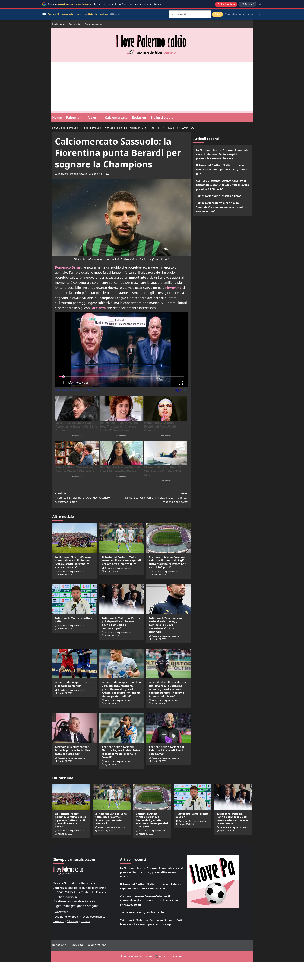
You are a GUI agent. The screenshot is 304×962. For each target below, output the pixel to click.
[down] (81, 117)
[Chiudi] (260, 4)
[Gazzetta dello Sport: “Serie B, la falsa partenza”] (74, 663)
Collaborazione (93, 24)
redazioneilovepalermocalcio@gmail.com (80, 917)
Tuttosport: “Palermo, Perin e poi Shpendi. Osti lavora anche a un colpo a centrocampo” (121, 623)
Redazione (58, 24)
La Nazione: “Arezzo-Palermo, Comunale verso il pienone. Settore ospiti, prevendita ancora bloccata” (74, 562)
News (92, 117)
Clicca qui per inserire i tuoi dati (240, 14)
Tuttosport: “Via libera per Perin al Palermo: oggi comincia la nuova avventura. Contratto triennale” (166, 624)
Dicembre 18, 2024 (101, 173)
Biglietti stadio (161, 117)
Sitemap (72, 921)
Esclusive (139, 117)
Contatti (58, 921)
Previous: (82, 497)
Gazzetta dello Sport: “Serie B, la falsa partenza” (73, 684)
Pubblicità (75, 24)
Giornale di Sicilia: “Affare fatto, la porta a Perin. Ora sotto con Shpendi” (72, 750)
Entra (217, 14)
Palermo (72, 117)
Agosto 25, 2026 (65, 574)
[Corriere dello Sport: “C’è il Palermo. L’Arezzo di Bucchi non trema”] (168, 727)
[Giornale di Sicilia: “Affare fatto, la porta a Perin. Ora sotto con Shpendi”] (74, 727)
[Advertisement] (152, 86)
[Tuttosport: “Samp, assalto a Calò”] (74, 599)
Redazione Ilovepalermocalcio (72, 173)
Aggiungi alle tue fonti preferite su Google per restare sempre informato (105, 4)
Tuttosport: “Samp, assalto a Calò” (73, 619)
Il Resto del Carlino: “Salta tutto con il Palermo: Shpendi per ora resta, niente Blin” (121, 560)
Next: (156, 497)
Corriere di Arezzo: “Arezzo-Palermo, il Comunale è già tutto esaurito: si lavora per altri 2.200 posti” (167, 562)
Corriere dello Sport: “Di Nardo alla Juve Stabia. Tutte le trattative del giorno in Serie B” (121, 752)
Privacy (85, 921)
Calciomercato (116, 117)
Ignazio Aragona (87, 906)
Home (57, 117)
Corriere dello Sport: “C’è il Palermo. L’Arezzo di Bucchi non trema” (167, 750)
